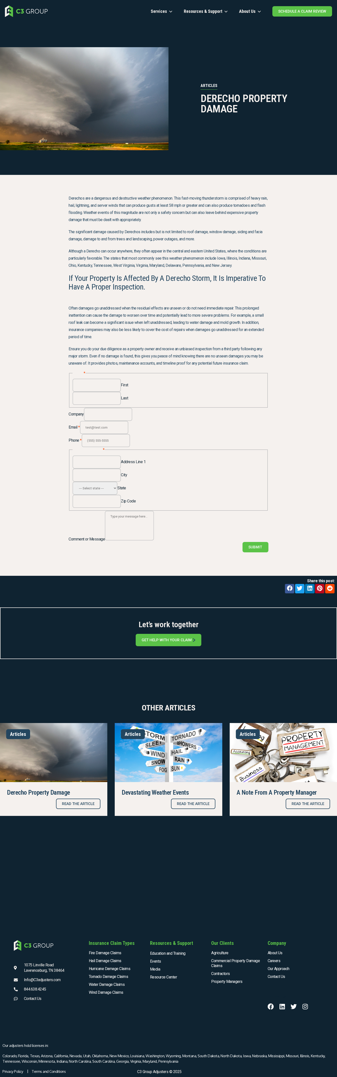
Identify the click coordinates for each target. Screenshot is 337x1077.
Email (74, 427)
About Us (247, 11)
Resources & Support (203, 11)
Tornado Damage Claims (108, 976)
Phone (75, 440)
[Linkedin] (282, 1006)
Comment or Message (87, 539)
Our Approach (278, 968)
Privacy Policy (12, 1071)
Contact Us (276, 976)
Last (124, 398)
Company (76, 414)
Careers (274, 960)
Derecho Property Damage (38, 792)
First (124, 385)
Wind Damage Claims (106, 992)
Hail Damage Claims (105, 960)
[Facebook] (271, 1006)
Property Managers (227, 981)
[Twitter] (294, 1006)
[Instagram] (305, 1006)
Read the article (78, 804)
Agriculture (219, 953)
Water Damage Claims (107, 984)
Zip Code (128, 501)
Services (159, 11)
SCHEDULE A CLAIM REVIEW (302, 11)
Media (155, 969)
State (121, 488)
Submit (255, 547)
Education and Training (168, 953)
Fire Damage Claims (105, 953)
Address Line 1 (133, 461)
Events (155, 961)
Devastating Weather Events (155, 792)
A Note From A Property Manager (277, 792)
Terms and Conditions (49, 1071)
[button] (289, 588)
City (124, 475)
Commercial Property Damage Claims (235, 963)
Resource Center (163, 977)
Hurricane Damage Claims (110, 968)
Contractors (220, 973)
